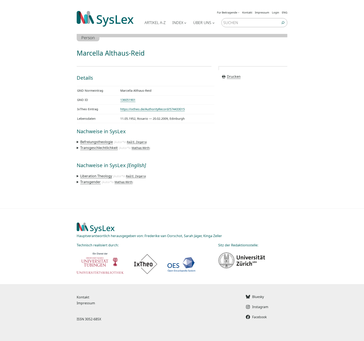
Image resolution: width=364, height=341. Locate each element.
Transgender (90, 182)
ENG (284, 12)
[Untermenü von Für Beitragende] (239, 12)
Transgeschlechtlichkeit (99, 147)
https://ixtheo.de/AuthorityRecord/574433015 (152, 109)
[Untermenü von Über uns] (213, 22)
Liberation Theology (96, 176)
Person (88, 37)
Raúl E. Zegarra (136, 142)
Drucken (234, 76)
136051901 (127, 100)
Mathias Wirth (141, 148)
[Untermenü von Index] (185, 22)
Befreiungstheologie (96, 142)
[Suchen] (283, 22)
